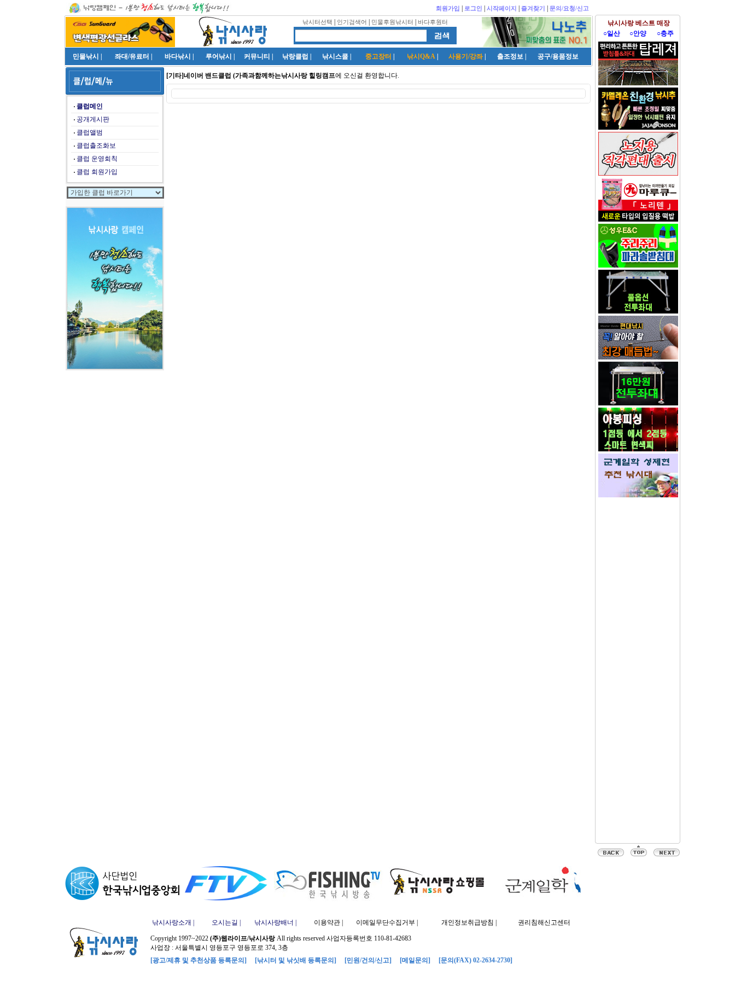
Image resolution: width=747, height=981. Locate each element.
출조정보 (510, 56)
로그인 (473, 8)
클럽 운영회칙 (97, 158)
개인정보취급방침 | (469, 922)
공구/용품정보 (558, 56)
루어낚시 (219, 56)
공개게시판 (93, 119)
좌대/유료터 (132, 56)
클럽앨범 (90, 132)
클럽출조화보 (96, 145)
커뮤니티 (257, 56)
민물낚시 (86, 56)
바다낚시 (178, 56)
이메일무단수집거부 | (387, 922)
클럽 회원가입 (97, 172)
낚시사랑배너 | (275, 922)
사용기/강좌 (465, 56)
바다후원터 (433, 22)
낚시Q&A (421, 56)
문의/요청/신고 (569, 8)
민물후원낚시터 (392, 22)
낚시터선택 (317, 22)
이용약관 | (328, 922)
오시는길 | (226, 922)
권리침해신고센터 (544, 922)
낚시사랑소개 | (173, 922)
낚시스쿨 (335, 56)
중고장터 (378, 56)
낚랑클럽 (295, 56)
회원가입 (448, 8)
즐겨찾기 (533, 8)
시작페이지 (502, 8)
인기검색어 (352, 22)
